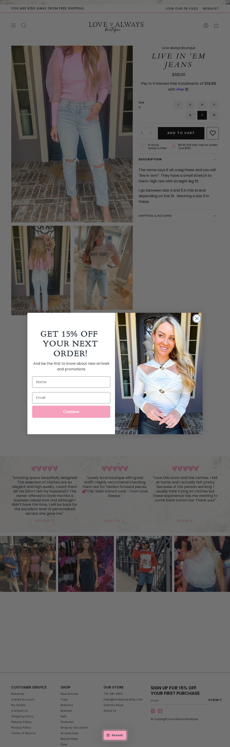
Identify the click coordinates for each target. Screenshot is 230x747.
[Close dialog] (197, 318)
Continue (71, 411)
